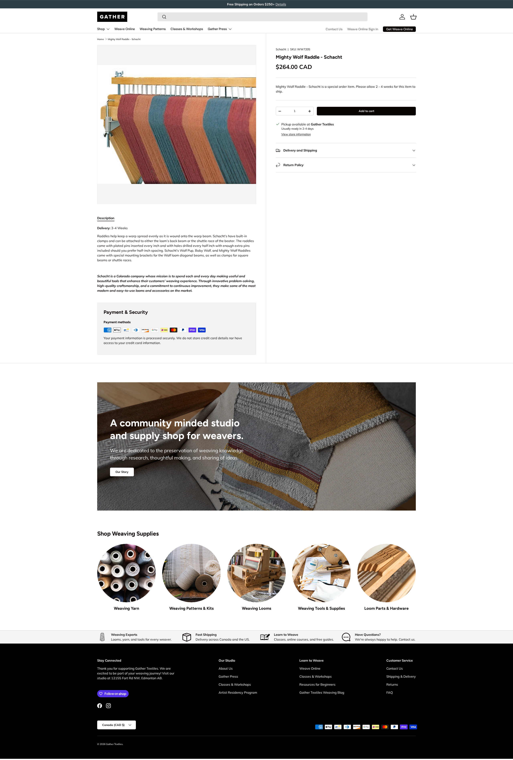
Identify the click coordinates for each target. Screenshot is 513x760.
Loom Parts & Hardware (386, 608)
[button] (413, 16)
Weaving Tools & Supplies (321, 608)
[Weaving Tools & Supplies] (321, 573)
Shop (101, 29)
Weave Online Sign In (362, 29)
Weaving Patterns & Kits (191, 608)
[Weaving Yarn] (126, 573)
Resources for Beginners (317, 684)
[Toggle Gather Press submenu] (230, 29)
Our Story (121, 472)
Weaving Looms (256, 608)
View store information (296, 134)
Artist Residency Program (238, 692)
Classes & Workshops (187, 29)
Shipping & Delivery (401, 676)
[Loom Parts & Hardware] (386, 573)
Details (281, 4)
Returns (392, 684)
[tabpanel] (176, 259)
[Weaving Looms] (256, 573)
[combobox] (263, 16)
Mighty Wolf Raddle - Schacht (124, 39)
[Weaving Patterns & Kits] (191, 573)
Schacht (281, 49)
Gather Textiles (114, 744)
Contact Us (334, 29)
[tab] (105, 218)
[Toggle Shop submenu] (108, 29)
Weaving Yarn (126, 608)
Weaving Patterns (153, 29)
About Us (226, 668)
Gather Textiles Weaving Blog (321, 692)
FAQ (389, 692)
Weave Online (124, 29)
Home (100, 39)
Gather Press (217, 29)
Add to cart (366, 111)
